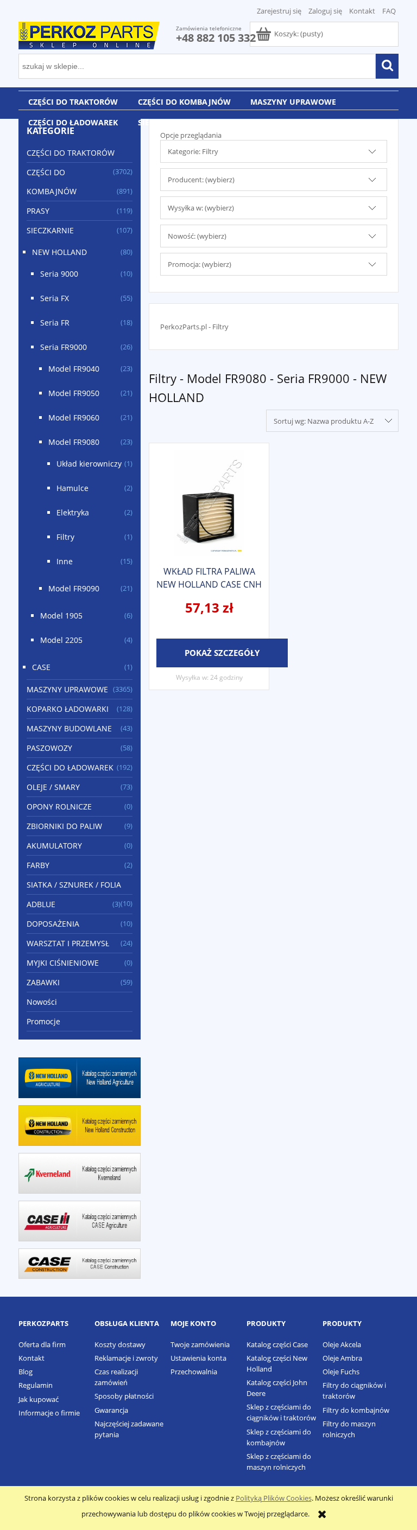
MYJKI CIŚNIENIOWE (63, 963)
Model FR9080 (73, 442)
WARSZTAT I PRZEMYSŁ (68, 943)
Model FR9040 (73, 369)
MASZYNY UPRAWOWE (67, 689)
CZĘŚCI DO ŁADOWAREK (70, 767)
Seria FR (55, 322)
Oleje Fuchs (341, 1371)
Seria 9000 (59, 274)
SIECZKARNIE (50, 230)
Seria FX (54, 298)
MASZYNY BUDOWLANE (69, 728)
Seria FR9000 (63, 347)
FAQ (389, 11)
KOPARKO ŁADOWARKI (68, 709)
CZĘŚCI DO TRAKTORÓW (71, 153)
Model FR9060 (73, 417)
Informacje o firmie (49, 1413)
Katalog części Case (277, 1344)
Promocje (43, 1021)
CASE (41, 667)
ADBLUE (41, 904)
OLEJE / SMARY (53, 787)
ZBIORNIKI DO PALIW (64, 826)
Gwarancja (111, 1410)
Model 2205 (61, 640)
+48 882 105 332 (216, 37)
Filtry (65, 537)
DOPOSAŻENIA (53, 924)
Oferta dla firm (42, 1344)
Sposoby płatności (124, 1396)
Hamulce (72, 488)
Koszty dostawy (120, 1344)
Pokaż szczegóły (222, 652)
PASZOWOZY (49, 748)
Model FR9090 (73, 588)
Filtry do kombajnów (356, 1410)
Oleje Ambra (342, 1358)
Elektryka (72, 512)
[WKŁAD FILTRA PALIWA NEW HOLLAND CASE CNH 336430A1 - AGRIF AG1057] (209, 503)
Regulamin (35, 1385)
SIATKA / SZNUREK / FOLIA (74, 884)
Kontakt (362, 11)
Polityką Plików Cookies (274, 1498)
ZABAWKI (43, 982)
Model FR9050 (73, 393)
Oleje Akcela (342, 1344)
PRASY (38, 211)
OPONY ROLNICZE (59, 806)
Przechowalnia (193, 1371)
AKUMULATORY (54, 845)
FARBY (38, 865)
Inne (64, 561)
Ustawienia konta (198, 1358)
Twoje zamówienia (200, 1344)
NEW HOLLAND (59, 252)
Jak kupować (38, 1399)
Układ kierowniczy (89, 463)
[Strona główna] (89, 33)
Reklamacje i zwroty (126, 1358)
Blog (25, 1371)
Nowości (42, 1002)
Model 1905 (61, 615)
